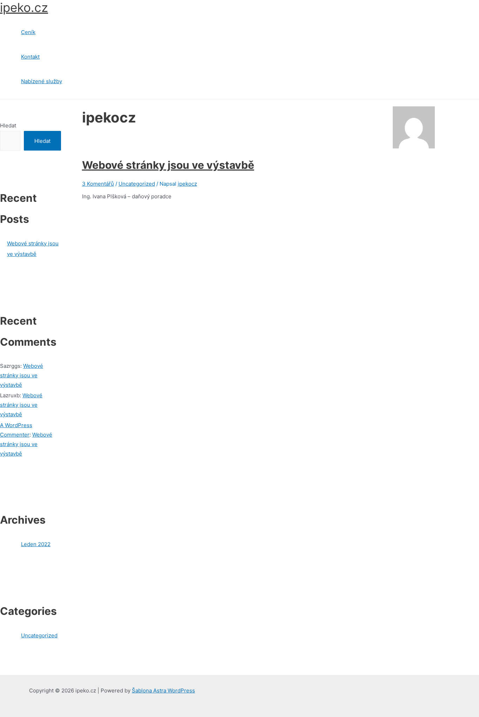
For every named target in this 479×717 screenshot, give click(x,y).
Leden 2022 (35, 544)
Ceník (28, 32)
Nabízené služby (41, 81)
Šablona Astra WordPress (163, 690)
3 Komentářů (98, 183)
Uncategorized (39, 635)
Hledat (8, 125)
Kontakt (30, 56)
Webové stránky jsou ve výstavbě (21, 375)
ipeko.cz (24, 7)
